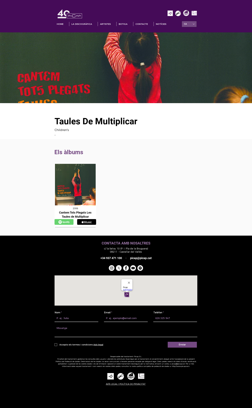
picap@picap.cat (178, 364)
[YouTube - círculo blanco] (133, 268)
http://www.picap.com (181, 366)
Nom (57, 312)
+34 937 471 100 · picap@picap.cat (126, 258)
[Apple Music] (64, 222)
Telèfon (157, 312)
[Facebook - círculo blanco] (126, 268)
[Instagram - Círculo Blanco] (111, 268)
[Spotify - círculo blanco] (140, 268)
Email (107, 312)
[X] (119, 268)
